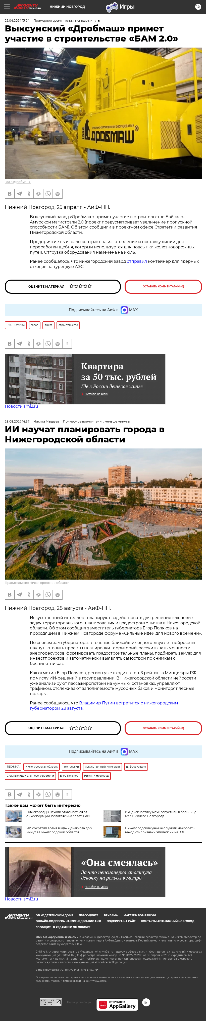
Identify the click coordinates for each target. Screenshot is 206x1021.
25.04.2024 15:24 (17, 20)
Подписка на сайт (121, 921)
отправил (137, 261)
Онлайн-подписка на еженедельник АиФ (68, 921)
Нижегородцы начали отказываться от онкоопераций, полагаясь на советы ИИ (58, 814)
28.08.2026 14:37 (17, 421)
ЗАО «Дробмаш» (18, 182)
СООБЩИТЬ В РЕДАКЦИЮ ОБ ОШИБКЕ (63, 927)
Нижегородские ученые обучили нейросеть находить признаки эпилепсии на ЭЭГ (159, 830)
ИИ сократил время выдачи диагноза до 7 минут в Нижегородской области (59, 830)
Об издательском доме (54, 915)
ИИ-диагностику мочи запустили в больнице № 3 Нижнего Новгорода (160, 814)
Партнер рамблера (79, 1002)
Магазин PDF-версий (140, 915)
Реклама (111, 915)
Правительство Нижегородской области (37, 583)
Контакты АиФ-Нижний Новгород (167, 921)
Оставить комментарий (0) (163, 286)
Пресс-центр (88, 915)
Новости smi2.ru (21, 406)
